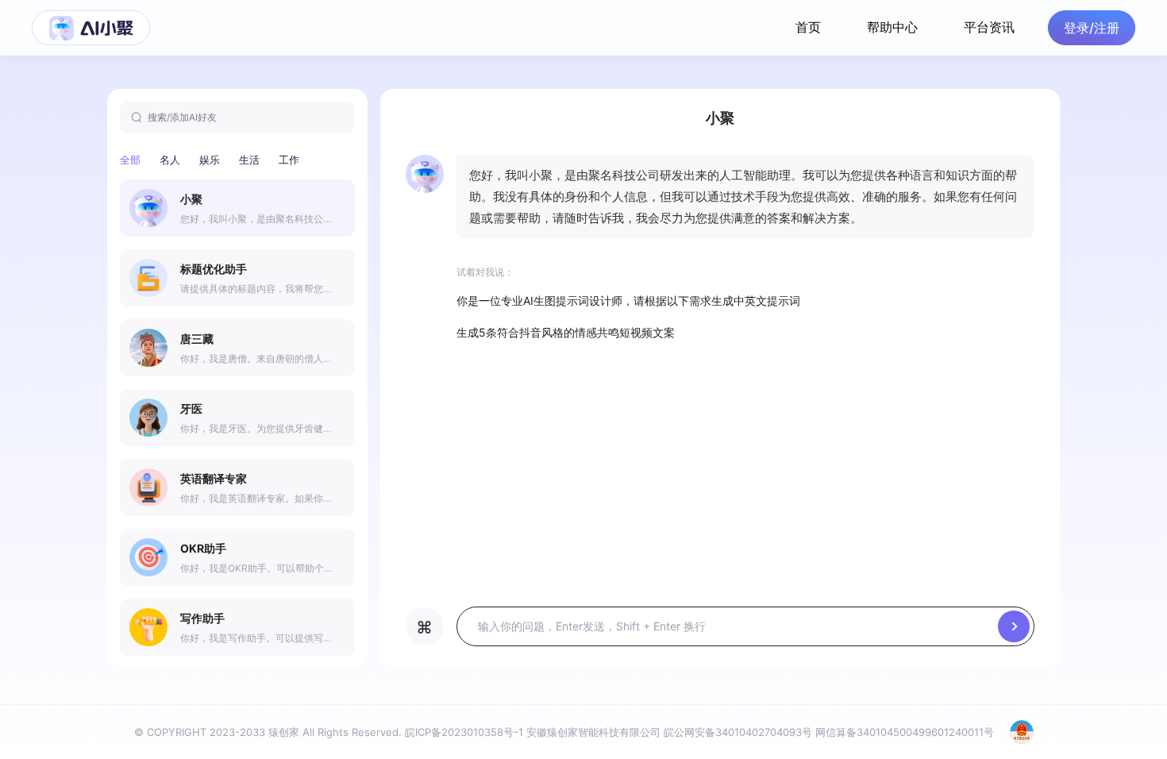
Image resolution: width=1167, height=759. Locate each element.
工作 (289, 159)
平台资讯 (989, 27)
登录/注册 (1091, 28)
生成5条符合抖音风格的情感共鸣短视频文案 (565, 332)
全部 (130, 159)
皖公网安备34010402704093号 (738, 732)
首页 (808, 27)
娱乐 (209, 159)
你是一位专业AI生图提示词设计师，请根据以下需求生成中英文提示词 (628, 300)
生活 (249, 159)
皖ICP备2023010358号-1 (464, 732)
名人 (170, 159)
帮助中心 (892, 27)
